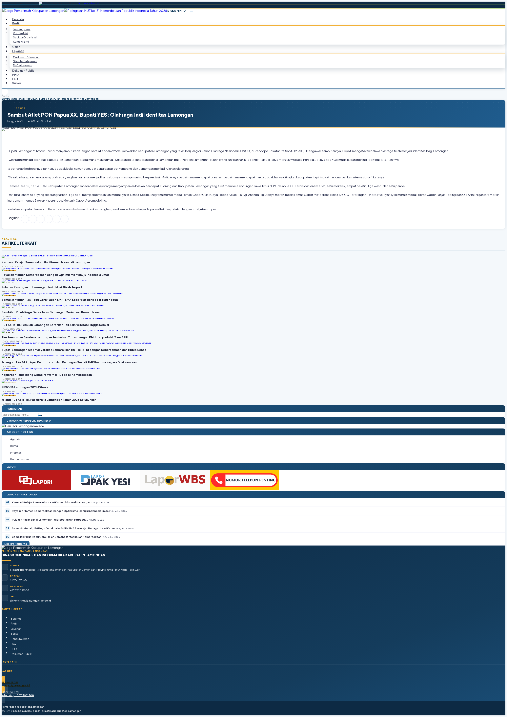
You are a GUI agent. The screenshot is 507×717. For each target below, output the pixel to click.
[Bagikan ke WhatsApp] (41, 219)
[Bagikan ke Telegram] (57, 219)
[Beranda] (5, 92)
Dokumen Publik (23, 70)
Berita (5, 96)
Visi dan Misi (20, 33)
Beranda (16, 618)
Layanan (16, 628)
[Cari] (40, 415)
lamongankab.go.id (88, 3)
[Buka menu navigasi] (191, 11)
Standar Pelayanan (25, 61)
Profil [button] (16, 23)
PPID (14, 648)
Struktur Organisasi (25, 37)
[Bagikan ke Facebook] (25, 219)
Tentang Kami (21, 29)
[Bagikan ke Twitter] (33, 219)
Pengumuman (20, 638)
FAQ (13, 643)
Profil (14, 623)
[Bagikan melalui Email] (65, 219)
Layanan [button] (18, 51)
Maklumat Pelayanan (26, 57)
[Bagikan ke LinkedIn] (49, 219)
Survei (16, 83)
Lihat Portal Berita (15, 543)
